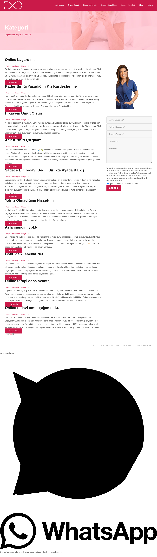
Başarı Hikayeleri (128, 5)
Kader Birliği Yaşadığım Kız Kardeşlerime (41, 86)
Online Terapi (73, 5)
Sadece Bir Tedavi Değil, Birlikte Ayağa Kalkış (45, 170)
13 (13, 334)
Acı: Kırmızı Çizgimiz (23, 140)
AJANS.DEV (147, 345)
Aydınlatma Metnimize (141, 178)
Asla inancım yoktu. (22, 227)
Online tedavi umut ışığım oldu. (32, 308)
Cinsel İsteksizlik (90, 5)
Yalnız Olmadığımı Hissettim (29, 200)
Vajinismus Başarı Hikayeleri (17, 66)
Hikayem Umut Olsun (23, 113)
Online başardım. (20, 60)
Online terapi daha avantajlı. (29, 281)
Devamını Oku (13, 83)
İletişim (150, 5)
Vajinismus (59, 5)
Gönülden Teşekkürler (24, 254)
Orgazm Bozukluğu (109, 5)
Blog (141, 5)
